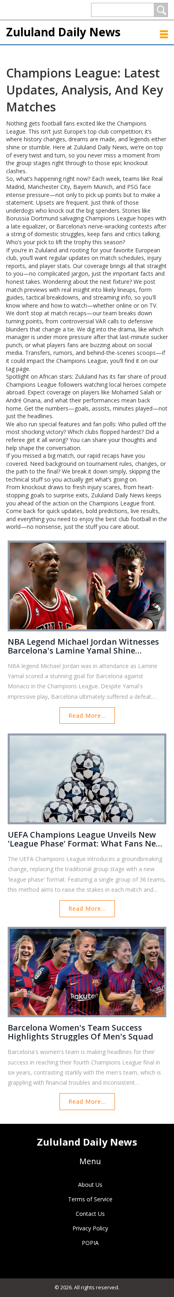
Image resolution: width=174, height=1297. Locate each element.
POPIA (90, 1243)
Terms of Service (90, 1199)
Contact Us (90, 1213)
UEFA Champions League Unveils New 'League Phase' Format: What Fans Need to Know (87, 839)
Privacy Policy (90, 1228)
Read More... (87, 715)
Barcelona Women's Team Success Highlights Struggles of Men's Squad (80, 1032)
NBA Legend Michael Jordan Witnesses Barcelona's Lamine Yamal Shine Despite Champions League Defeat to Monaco (83, 646)
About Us (90, 1184)
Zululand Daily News (63, 32)
